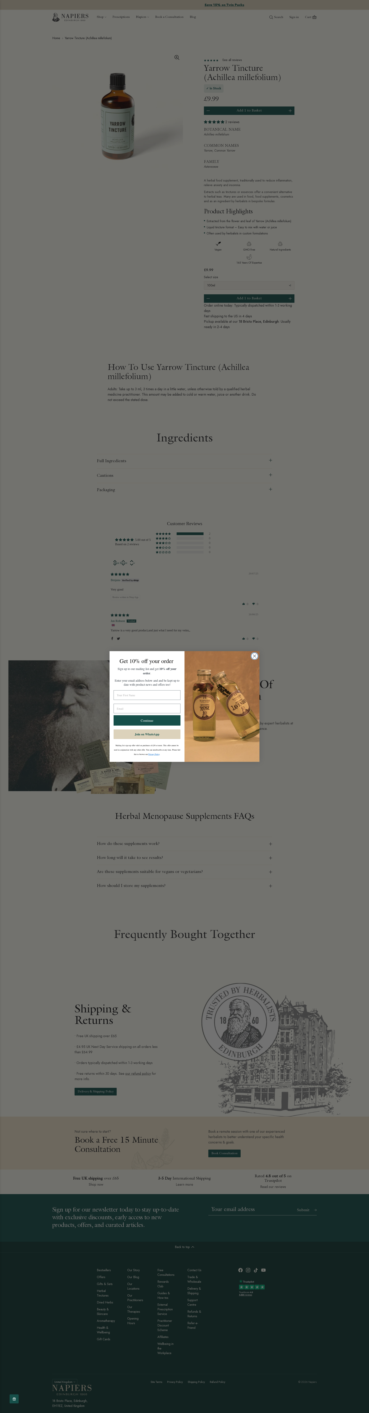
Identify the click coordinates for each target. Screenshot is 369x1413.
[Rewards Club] (14, 1398)
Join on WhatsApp (147, 734)
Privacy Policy (154, 754)
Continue (147, 720)
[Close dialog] (254, 656)
